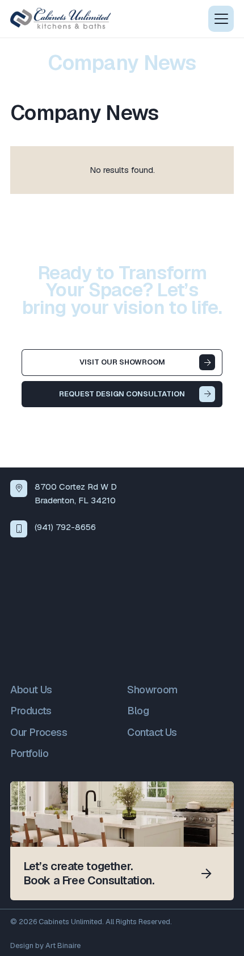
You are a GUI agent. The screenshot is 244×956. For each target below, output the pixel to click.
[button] (221, 19)
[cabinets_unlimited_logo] (60, 18)
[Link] (122, 840)
